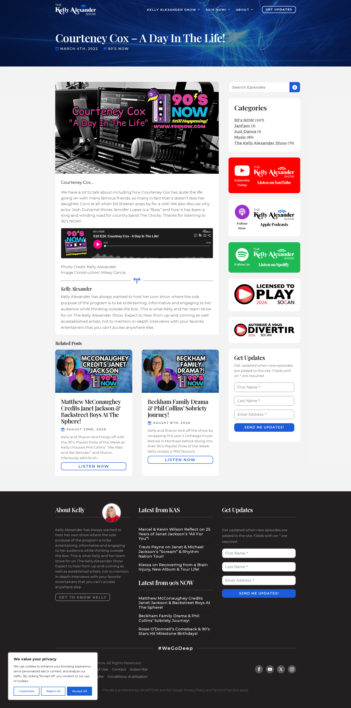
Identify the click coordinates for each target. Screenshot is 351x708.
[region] (53, 676)
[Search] (294, 87)
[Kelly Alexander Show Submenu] (198, 9)
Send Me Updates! (264, 427)
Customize (26, 691)
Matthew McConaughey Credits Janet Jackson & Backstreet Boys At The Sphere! (174, 603)
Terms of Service (226, 690)
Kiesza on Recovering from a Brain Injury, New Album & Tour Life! (173, 567)
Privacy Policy (194, 690)
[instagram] (292, 669)
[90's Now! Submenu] (228, 9)
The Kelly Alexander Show (260, 143)
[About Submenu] (251, 9)
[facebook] (259, 669)
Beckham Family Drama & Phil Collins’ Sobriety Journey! (169, 618)
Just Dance (245, 131)
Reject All (53, 691)
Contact (119, 669)
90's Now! (216, 9)
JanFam (242, 125)
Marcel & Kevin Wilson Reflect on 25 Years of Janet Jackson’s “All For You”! (174, 534)
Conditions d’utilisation (127, 676)
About (242, 9)
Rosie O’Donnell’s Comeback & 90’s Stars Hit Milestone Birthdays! (174, 631)
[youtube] (270, 669)
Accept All (79, 691)
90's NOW (244, 120)
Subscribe (139, 669)
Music (240, 137)
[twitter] (281, 669)
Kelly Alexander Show (171, 9)
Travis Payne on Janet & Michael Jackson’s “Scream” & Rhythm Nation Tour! (171, 552)
